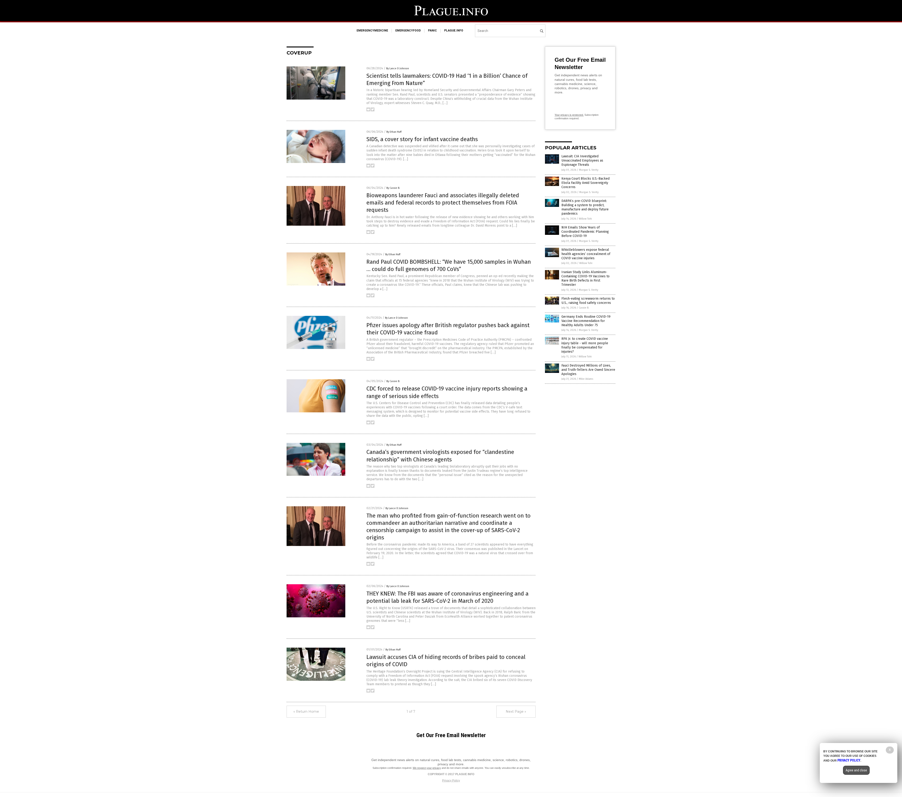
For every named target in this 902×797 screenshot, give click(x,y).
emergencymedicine (372, 30)
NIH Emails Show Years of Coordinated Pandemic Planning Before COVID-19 (585, 231)
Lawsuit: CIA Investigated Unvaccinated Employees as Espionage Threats (582, 160)
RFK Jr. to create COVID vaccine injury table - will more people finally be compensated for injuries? (584, 345)
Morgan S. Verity (588, 169)
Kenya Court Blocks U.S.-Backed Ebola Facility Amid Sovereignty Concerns (585, 183)
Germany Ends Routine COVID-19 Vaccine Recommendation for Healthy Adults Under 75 (585, 321)
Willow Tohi (585, 218)
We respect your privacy (427, 767)
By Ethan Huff (393, 131)
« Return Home (306, 711)
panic (432, 30)
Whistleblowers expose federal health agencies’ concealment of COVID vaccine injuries (585, 254)
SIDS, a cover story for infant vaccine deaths (422, 139)
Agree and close (856, 770)
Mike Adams (586, 378)
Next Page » (516, 711)
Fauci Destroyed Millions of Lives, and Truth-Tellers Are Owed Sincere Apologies (588, 370)
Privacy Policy (451, 780)
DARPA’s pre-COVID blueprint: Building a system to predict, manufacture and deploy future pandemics (585, 207)
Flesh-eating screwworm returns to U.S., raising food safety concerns (588, 301)
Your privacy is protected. (569, 114)
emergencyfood (408, 30)
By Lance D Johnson (397, 68)
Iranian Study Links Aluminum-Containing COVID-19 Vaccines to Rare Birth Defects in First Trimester (585, 278)
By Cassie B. (393, 188)
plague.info (453, 30)
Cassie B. (584, 307)
